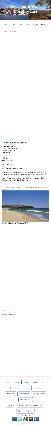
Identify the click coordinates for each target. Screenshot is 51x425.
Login (35, 25)
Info (5, 32)
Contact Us (39, 388)
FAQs (10, 405)
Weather (13, 32)
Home (6, 25)
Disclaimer (10, 394)
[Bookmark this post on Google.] (25, 419)
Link (43, 382)
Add (28, 25)
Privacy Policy (39, 394)
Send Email (7, 162)
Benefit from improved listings (30, 405)
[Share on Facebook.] (14, 419)
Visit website (8, 160)
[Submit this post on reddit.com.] (31, 419)
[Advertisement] (25, 60)
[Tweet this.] (20, 419)
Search (20, 25)
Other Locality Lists (25, 411)
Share (43, 25)
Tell (9, 388)
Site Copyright (25, 400)
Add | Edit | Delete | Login (9, 314)
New (13, 25)
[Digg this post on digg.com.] (36, 419)
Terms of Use (24, 394)
